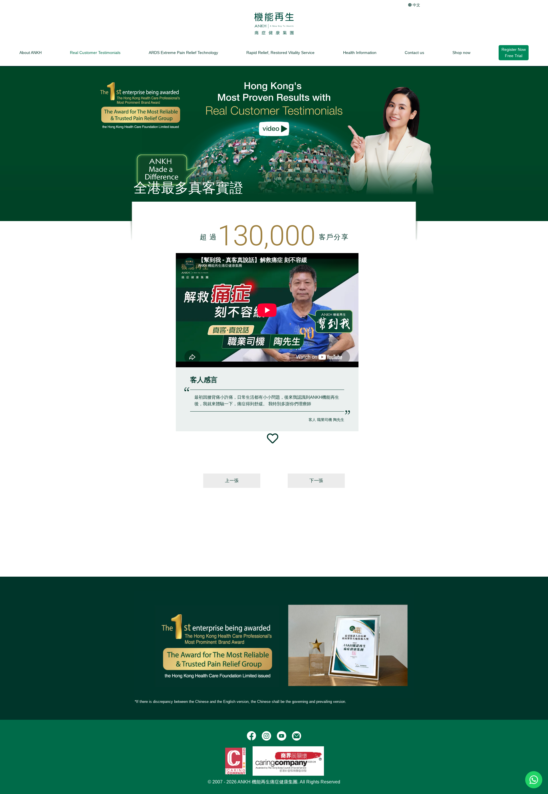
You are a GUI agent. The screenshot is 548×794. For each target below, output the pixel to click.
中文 (416, 5)
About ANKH (30, 52)
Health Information (359, 52)
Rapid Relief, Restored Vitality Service (280, 52)
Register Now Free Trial (513, 52)
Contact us (414, 52)
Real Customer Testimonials (95, 52)
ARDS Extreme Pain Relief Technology (183, 52)
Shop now (461, 52)
